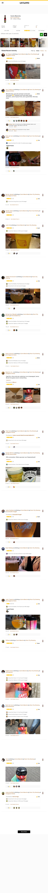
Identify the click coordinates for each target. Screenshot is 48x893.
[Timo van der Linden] (21, 408)
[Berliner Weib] (14, 121)
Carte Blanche (22, 54)
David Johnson (9, 353)
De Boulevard (9, 672)
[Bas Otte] (14, 808)
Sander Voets (9, 210)
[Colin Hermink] (14, 447)
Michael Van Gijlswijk (11, 314)
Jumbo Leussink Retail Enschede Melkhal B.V (23, 435)
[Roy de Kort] (19, 786)
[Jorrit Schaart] (19, 808)
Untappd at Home (10, 55)
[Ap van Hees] (16, 121)
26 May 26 (8, 219)
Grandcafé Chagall (12, 511)
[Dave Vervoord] (19, 408)
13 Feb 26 (7, 783)
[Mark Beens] (14, 308)
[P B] (21, 121)
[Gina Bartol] (19, 121)
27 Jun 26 (7, 117)
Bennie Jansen (9, 194)
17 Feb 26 (7, 647)
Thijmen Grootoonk (11, 276)
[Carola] (26, 121)
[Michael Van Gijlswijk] (16, 330)
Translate (8, 380)
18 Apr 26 (7, 404)
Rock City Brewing (14, 17)
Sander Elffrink (9, 453)
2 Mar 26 (7, 631)
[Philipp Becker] (16, 253)
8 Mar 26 (7, 538)
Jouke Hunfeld (9, 792)
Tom (7, 759)
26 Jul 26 (7, 80)
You (45, 50)
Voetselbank (9, 212)
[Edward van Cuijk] (16, 408)
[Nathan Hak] (24, 121)
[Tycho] (16, 808)
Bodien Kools (9, 670)
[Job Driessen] (14, 786)
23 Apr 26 (7, 366)
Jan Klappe (8, 54)
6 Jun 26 (7, 204)
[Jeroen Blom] (14, 171)
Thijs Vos (8, 431)
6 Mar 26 (7, 572)
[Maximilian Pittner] (14, 253)
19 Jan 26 (7, 804)
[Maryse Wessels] (16, 786)
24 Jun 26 (7, 167)
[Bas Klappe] (14, 84)
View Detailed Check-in (14, 80)
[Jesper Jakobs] (14, 576)
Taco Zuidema (9, 89)
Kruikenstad (9, 760)
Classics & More (10, 91)
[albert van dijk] (14, 408)
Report (15, 126)
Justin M (8, 225)
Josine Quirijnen (10, 510)
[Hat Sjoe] (14, 487)
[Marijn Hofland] (16, 634)
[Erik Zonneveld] (14, 330)
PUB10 (7, 137)
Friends (42, 50)
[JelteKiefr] (14, 634)
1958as (7, 640)
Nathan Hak (12, 124)
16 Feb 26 (7, 699)
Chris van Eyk (9, 136)
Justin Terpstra (10, 599)
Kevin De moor (9, 705)
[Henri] (14, 542)
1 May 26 (7, 326)
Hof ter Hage (16, 796)
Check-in (41, 34)
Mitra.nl (14, 382)
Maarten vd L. (9, 372)
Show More (24, 831)
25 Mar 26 (7, 483)
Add (45, 34)
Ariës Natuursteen (11, 454)
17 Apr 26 (7, 443)
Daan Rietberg (9, 548)
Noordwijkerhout (16, 315)
